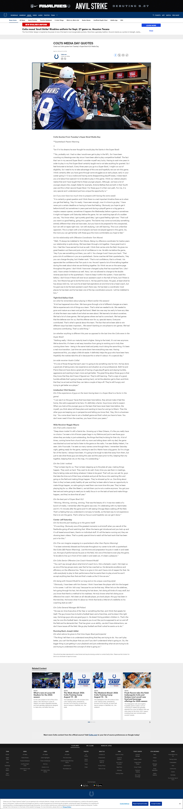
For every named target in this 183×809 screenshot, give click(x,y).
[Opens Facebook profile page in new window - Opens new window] (62, 59)
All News (25, 754)
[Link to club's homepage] (5, 15)
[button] (89, 722)
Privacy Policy (101, 765)
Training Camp (119, 773)
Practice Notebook (25, 760)
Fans (173, 765)
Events (173, 771)
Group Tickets (137, 767)
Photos (86, 751)
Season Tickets (138, 759)
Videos (155, 757)
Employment (101, 757)
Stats (7, 762)
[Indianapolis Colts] (91, 794)
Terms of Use (101, 768)
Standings (7, 765)
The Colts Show (67, 757)
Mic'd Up (45, 764)
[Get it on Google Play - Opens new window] (98, 786)
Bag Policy (119, 767)
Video (45, 751)
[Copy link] (126, 55)
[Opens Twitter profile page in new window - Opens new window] (65, 59)
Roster (7, 754)
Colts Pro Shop (119, 754)
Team (7, 751)
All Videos (45, 754)
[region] (91, 804)
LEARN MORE (151, 25)
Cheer (86, 767)
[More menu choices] (57, 15)
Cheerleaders (173, 762)
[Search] (153, 15)
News (25, 751)
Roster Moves (25, 757)
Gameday (119, 770)
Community (173, 768)
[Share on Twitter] (119, 56)
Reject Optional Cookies (140, 803)
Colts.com (64, 54)
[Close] (151, 30)
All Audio (67, 754)
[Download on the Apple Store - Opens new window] (84, 785)
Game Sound (67, 765)
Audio (67, 751)
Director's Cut (45, 767)
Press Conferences (45, 760)
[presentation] (150, 722)
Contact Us (102, 754)
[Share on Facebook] (115, 56)
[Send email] (123, 56)
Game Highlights (45, 757)
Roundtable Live (67, 768)
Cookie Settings (124, 803)
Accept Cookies (156, 803)
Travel (86, 764)
